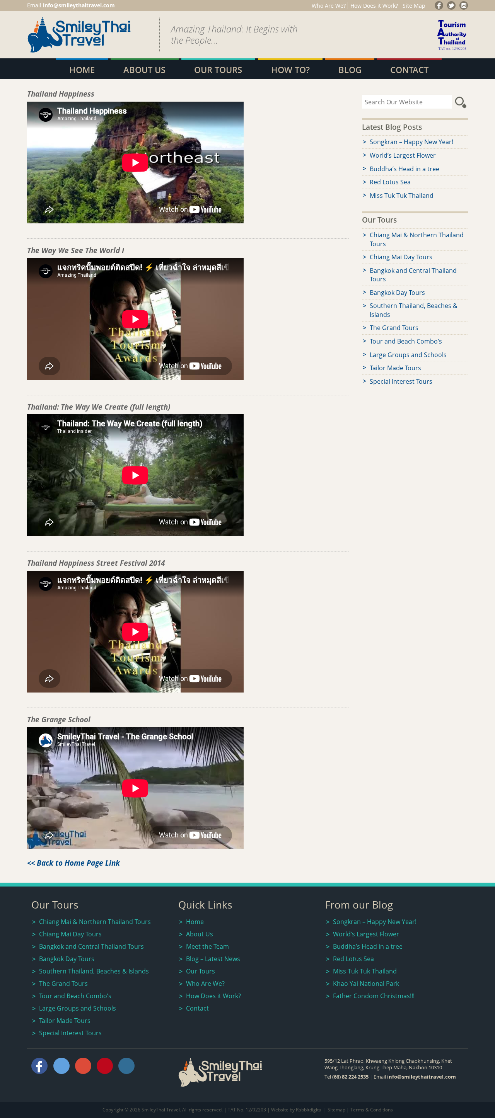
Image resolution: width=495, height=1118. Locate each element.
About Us (144, 70)
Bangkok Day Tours (397, 292)
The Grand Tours (394, 327)
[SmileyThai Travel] (79, 50)
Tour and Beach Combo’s (406, 341)
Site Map (414, 5)
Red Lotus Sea (390, 182)
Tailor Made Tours (395, 368)
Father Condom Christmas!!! (374, 996)
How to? (290, 70)
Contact (409, 70)
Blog (350, 70)
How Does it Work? (374, 5)
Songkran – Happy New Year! (411, 142)
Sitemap (336, 1109)
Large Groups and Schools (408, 355)
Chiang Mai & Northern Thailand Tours (417, 239)
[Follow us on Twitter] (451, 5)
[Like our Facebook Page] (439, 5)
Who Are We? (329, 5)
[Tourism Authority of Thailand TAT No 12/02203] (452, 50)
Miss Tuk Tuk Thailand (402, 195)
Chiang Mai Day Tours (401, 257)
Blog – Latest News (213, 959)
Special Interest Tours (401, 381)
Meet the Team (207, 946)
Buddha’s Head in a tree (404, 169)
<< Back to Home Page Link (73, 863)
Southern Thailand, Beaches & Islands (413, 309)
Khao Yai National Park (366, 983)
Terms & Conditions (371, 1109)
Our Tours (218, 70)
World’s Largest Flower (403, 155)
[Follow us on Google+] (463, 5)
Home (82, 70)
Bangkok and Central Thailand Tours (413, 274)
